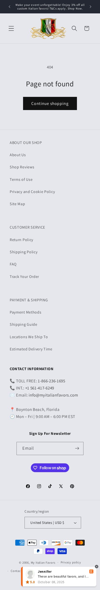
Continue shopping (50, 103)
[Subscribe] (77, 448)
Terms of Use (21, 179)
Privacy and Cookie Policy (32, 191)
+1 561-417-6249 (39, 388)
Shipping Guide (23, 324)
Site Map (17, 203)
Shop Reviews (22, 167)
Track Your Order (24, 276)
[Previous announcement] (9, 6)
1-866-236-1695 (51, 381)
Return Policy (21, 239)
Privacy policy (71, 562)
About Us (18, 154)
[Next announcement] (90, 6)
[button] (11, 28)
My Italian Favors (43, 562)
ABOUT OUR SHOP (26, 142)
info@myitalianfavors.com (53, 395)
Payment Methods (25, 312)
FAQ (13, 264)
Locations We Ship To (29, 336)
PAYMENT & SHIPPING (29, 300)
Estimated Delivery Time (31, 349)
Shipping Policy (23, 251)
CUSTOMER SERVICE (27, 227)
